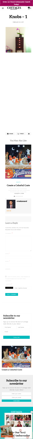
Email (7, 261)
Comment (8, 233)
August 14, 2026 (19, 193)
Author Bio (9, 210)
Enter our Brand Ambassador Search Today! (16, 3)
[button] (14, 196)
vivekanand (22, 201)
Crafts (18, 182)
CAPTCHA (9, 284)
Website (7, 269)
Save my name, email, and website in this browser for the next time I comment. (17, 278)
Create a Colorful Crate (18, 185)
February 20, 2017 (18, 22)
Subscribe (16, 337)
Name (7, 253)
